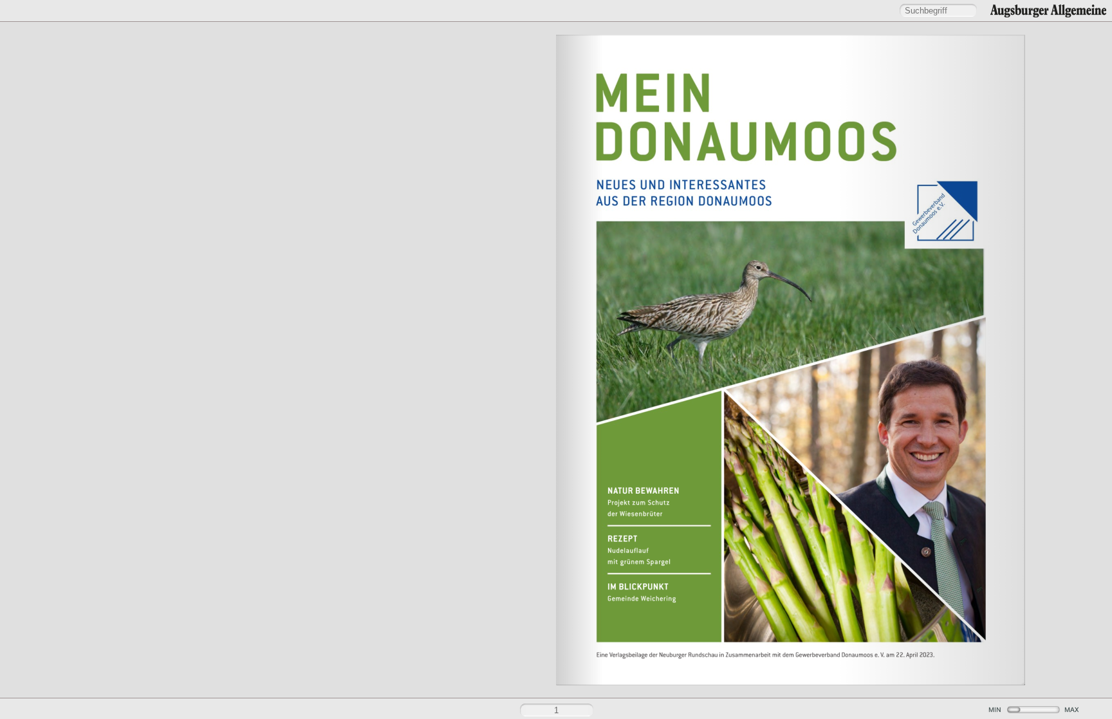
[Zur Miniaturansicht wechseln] (272, 710)
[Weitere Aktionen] (57, 12)
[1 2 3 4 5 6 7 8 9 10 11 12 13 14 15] (556, 359)
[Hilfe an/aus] (562, 10)
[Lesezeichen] (35, 11)
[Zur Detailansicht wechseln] (291, 710)
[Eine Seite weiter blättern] (1096, 360)
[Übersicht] (13, 11)
